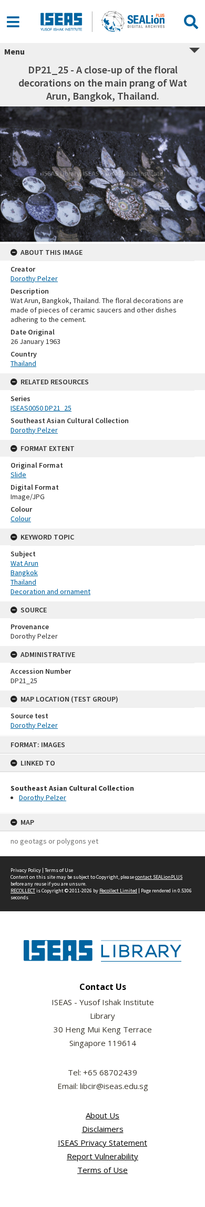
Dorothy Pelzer (42, 797)
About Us (102, 1115)
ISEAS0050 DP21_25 (41, 408)
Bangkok (24, 572)
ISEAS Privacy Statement (102, 1142)
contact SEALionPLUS (158, 877)
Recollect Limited (118, 890)
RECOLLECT (23, 890)
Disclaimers (103, 1129)
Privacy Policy (26, 870)
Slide (18, 474)
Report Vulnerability (102, 1156)
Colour (21, 518)
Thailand (23, 363)
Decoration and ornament (50, 591)
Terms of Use (59, 870)
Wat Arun (24, 563)
